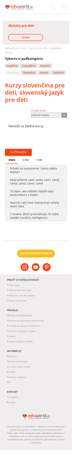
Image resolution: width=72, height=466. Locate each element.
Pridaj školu (13, 285)
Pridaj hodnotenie (17, 300)
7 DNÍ (39, 160)
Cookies (11, 336)
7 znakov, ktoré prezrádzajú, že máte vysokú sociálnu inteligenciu (34, 215)
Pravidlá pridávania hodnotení (23, 326)
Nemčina (45, 65)
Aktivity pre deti (15, 48)
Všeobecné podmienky (19, 315)
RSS (9, 382)
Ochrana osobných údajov (21, 331)
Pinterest (47, 270)
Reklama (12, 356)
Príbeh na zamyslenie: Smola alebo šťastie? (33, 170)
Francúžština (28, 65)
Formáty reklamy (16, 377)
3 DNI (25, 160)
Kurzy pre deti (38, 48)
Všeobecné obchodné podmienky (25, 320)
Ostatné (44, 72)
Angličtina (12, 65)
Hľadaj (26, 37)
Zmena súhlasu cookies (20, 341)
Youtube (36, 270)
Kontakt (11, 372)
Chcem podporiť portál (36, 253)
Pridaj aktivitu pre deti (19, 290)
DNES (12, 160)
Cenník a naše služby (18, 366)
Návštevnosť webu (17, 361)
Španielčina (29, 72)
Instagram (25, 270)
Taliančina (58, 72)
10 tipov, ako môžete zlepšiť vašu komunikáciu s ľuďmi (32, 193)
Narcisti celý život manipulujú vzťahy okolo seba (34, 204)
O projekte (13, 397)
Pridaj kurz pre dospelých (21, 295)
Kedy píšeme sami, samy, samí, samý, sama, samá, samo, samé (35, 181)
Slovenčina (12, 72)
